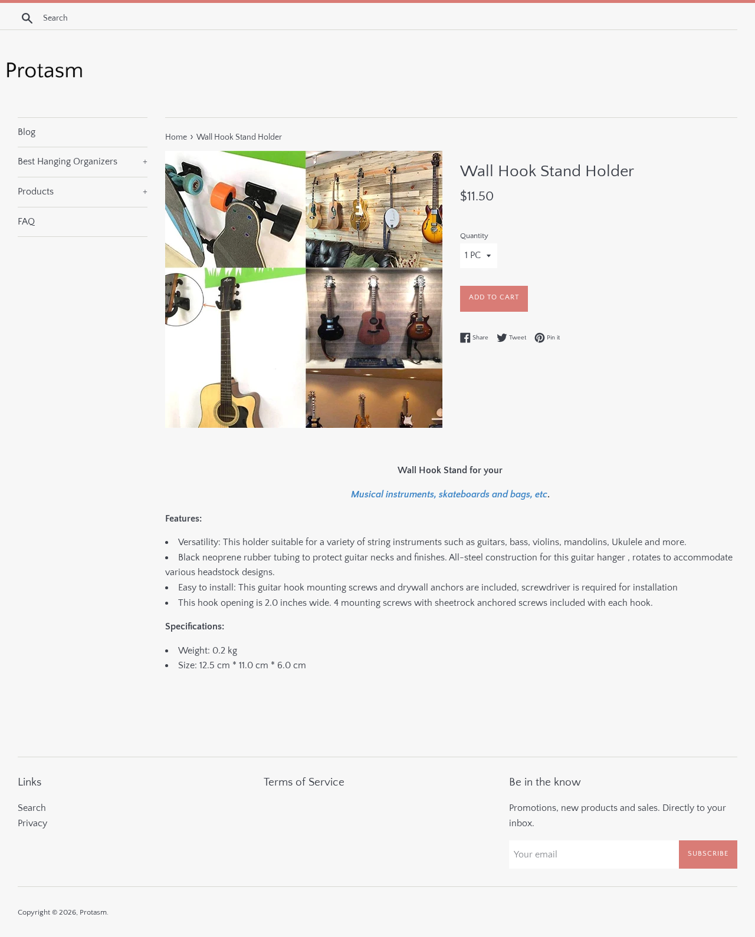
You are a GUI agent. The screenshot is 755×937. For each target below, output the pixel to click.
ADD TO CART (494, 297)
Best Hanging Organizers (82, 161)
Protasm (93, 912)
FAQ (26, 221)
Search (32, 808)
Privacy (32, 823)
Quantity (474, 236)
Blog (26, 132)
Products (82, 191)
